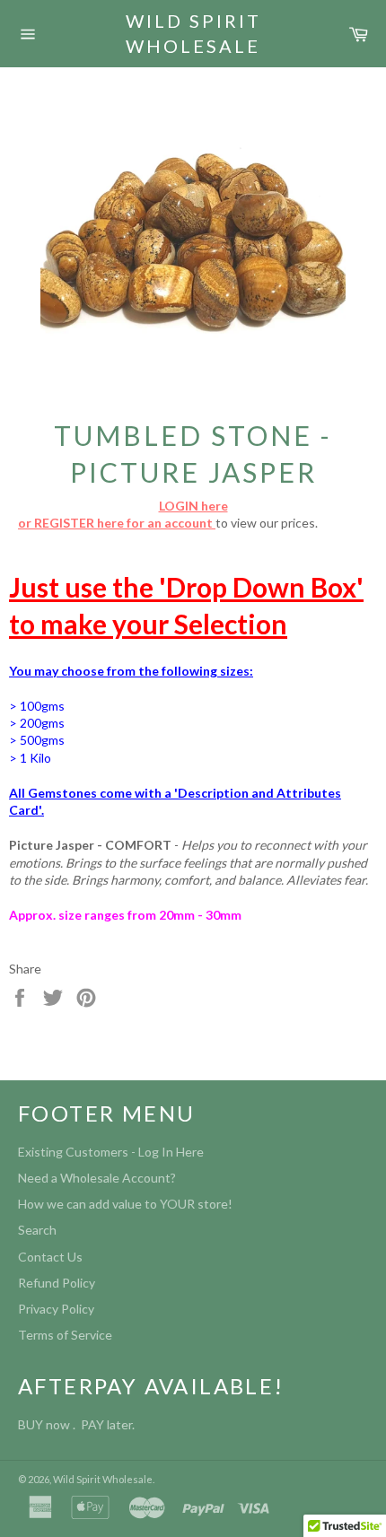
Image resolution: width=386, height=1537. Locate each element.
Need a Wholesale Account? (97, 1177)
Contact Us (50, 1256)
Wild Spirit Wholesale (193, 33)
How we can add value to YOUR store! (125, 1203)
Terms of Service (65, 1334)
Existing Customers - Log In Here (111, 1151)
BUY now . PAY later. (79, 1424)
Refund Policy (56, 1282)
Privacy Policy (56, 1308)
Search (37, 1229)
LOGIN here (193, 505)
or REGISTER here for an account (116, 522)
